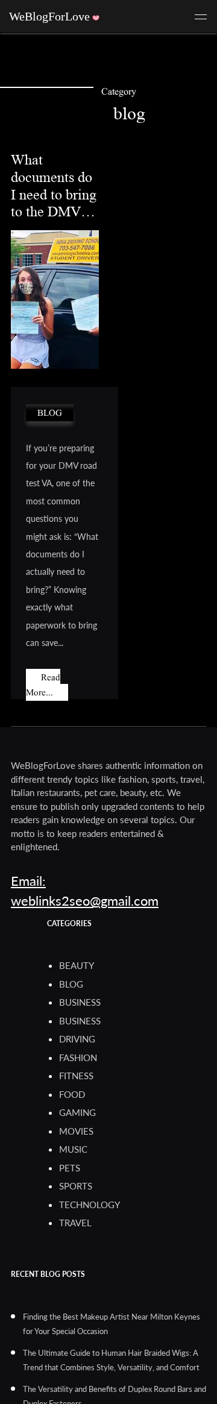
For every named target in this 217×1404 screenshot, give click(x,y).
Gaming (77, 1112)
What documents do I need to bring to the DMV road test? (53, 194)
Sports (75, 1185)
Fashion (78, 1057)
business (80, 1002)
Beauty (76, 965)
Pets (69, 1167)
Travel (75, 1222)
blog (49, 413)
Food (72, 1094)
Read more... (43, 684)
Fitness (76, 1075)
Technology (89, 1204)
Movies (76, 1131)
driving (77, 1038)
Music (73, 1149)
